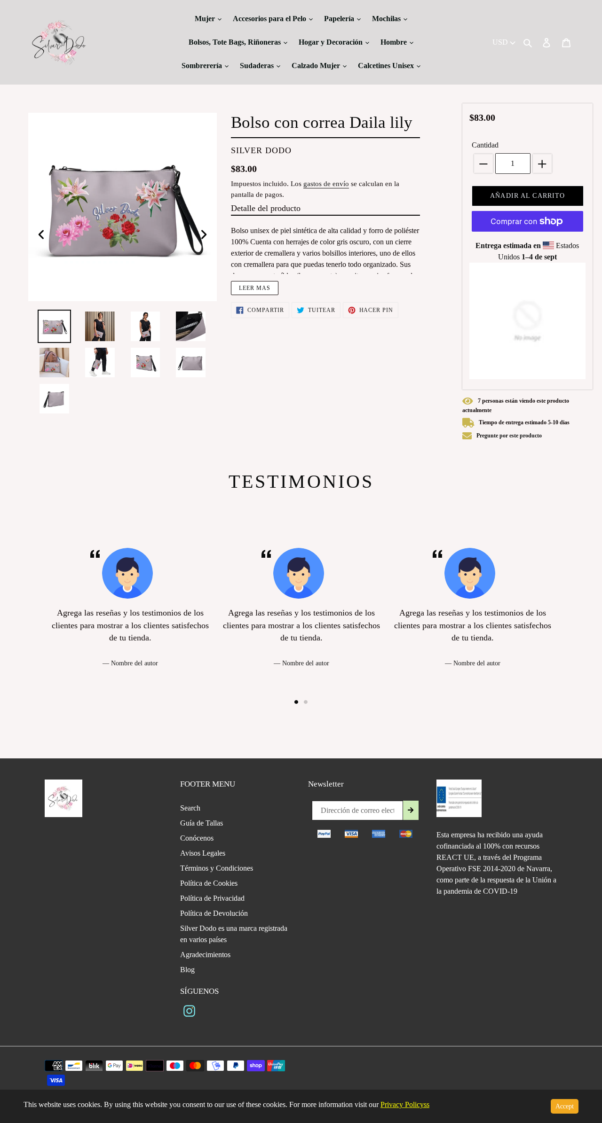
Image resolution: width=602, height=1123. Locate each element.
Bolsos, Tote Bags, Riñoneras (236, 42)
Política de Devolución (214, 913)
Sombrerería (203, 66)
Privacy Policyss (404, 1104)
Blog (187, 970)
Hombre (394, 42)
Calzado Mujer (317, 66)
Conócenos (197, 838)
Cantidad (485, 145)
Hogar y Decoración (331, 42)
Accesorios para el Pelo (270, 19)
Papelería (340, 19)
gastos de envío (326, 183)
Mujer (206, 19)
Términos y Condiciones (216, 868)
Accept (564, 1106)
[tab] (296, 702)
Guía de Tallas (201, 823)
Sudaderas (258, 66)
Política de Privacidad (212, 898)
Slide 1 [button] (296, 702)
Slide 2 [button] (305, 702)
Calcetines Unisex (387, 66)
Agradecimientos (205, 955)
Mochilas (387, 19)
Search (190, 808)
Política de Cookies (209, 883)
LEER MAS (254, 288)
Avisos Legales (202, 853)
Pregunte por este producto (509, 435)
